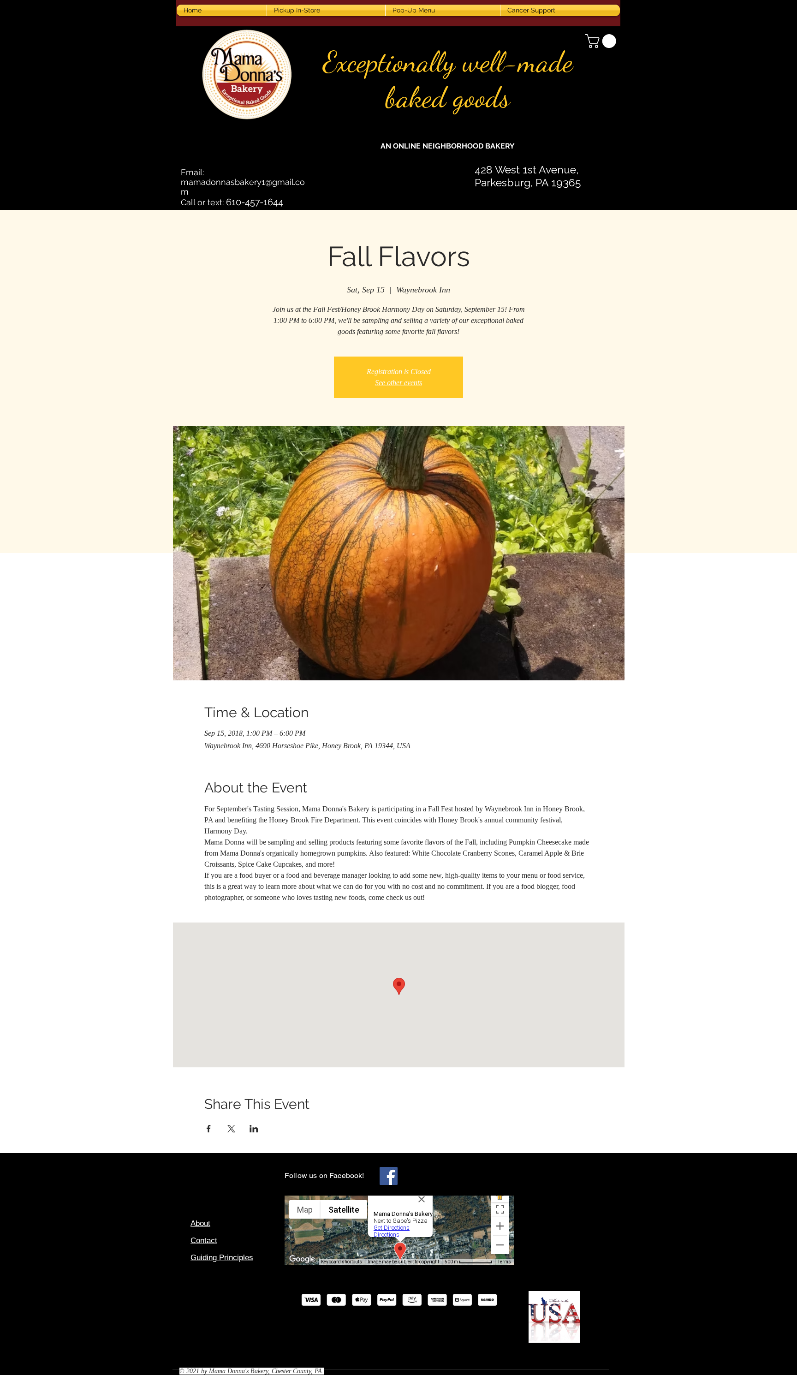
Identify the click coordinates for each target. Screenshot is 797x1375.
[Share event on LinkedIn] (254, 1128)
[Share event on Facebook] (208, 1128)
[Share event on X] (231, 1128)
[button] (602, 41)
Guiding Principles (221, 1257)
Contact (203, 1240)
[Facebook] (389, 1176)
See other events (398, 383)
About (200, 1223)
